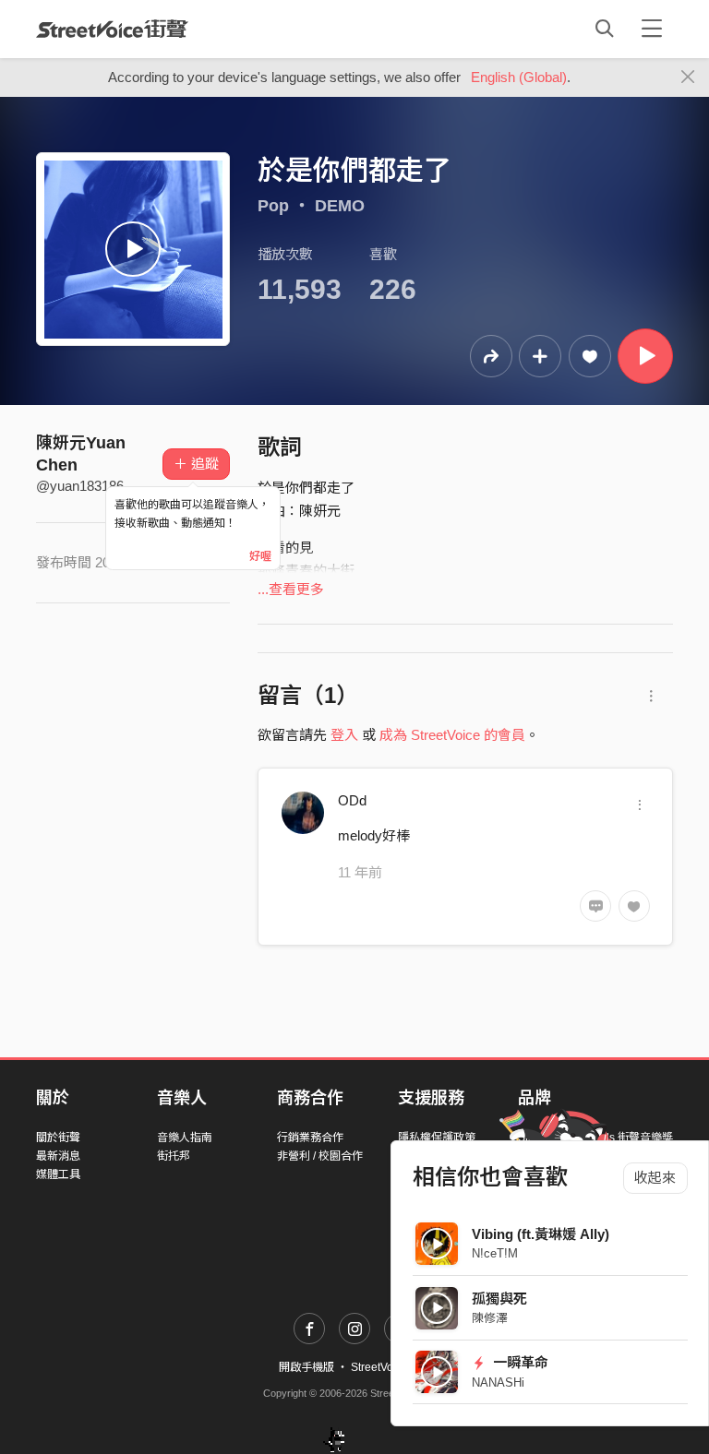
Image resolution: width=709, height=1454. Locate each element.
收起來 (655, 1178)
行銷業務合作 (310, 1137)
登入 (344, 735)
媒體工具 (58, 1174)
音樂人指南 (184, 1137)
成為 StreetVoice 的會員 (452, 735)
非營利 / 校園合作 (320, 1156)
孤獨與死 (499, 1298)
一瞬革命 (518, 1362)
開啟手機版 (306, 1367)
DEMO (340, 206)
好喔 (260, 556)
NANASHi (498, 1382)
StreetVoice (112, 28)
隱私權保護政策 (436, 1137)
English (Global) (519, 77)
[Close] (688, 77)
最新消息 (58, 1156)
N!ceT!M (495, 1253)
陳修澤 (490, 1318)
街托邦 (173, 1156)
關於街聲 (58, 1137)
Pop (273, 206)
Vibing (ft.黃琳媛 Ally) (540, 1234)
